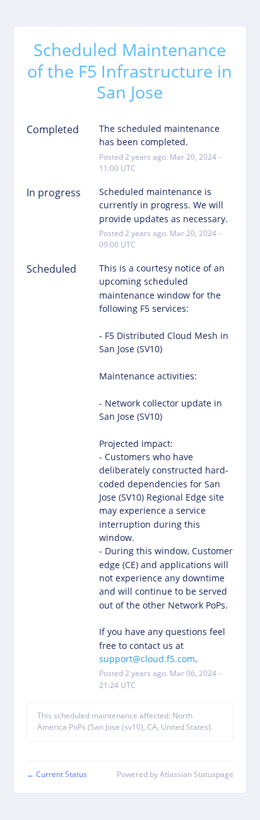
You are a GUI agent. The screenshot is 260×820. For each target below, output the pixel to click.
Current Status (57, 774)
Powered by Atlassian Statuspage (175, 774)
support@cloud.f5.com (147, 659)
